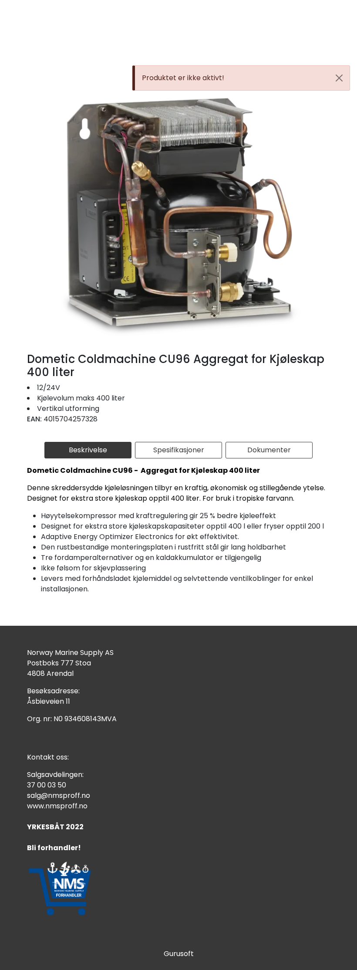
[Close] (339, 78)
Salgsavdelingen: (55, 775)
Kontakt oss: (48, 757)
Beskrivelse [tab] (88, 450)
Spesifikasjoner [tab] (178, 450)
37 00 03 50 (46, 785)
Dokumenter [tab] (269, 450)
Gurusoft (179, 954)
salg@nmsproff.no (58, 795)
